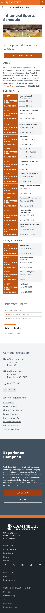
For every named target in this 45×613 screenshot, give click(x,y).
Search (42, 2)
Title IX (6, 600)
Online (6, 561)
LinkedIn (22, 565)
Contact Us (8, 572)
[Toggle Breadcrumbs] (42, 7)
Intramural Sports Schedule (16, 314)
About (6, 576)
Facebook (5, 390)
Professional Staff (12, 334)
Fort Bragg (8, 553)
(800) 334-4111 (9, 538)
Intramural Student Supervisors (18, 318)
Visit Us (23, 500)
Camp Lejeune (9, 549)
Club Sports (8, 403)
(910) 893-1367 (13, 383)
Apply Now (23, 493)
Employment (9, 580)
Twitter (10, 390)
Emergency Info (10, 607)
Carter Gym (8, 86)
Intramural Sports (15, 303)
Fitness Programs (10, 414)
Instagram (14, 390)
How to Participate (12, 311)
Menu (2, 2)
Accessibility (8, 603)
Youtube (40, 565)
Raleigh (6, 557)
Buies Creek (8, 545)
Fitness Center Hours (12, 410)
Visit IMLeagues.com (23, 56)
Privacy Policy (9, 596)
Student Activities (11, 429)
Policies (6, 592)
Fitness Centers (10, 406)
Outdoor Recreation (12, 422)
